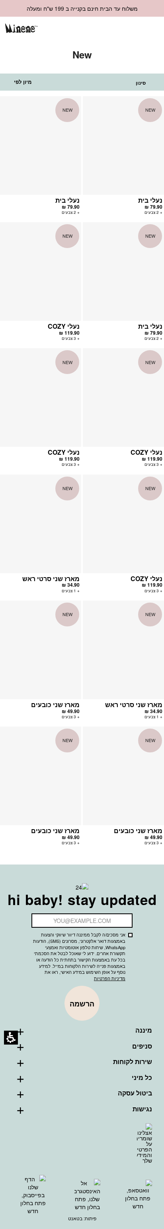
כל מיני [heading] (142, 1077)
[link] (110, 28)
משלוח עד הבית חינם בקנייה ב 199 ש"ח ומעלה (82, 8)
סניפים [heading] (142, 1046)
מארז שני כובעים (55, 704)
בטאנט (75, 1218)
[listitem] (123, 159)
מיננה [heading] (143, 1030)
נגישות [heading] (142, 1109)
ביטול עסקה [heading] (135, 1093)
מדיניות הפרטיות (109, 978)
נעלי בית (150, 200)
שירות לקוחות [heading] (132, 1061)
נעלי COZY (64, 326)
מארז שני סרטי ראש (51, 578)
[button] (123, 29)
